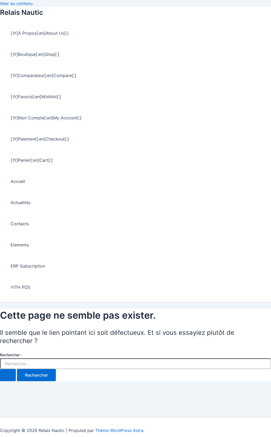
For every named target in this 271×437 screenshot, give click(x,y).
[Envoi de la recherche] (8, 375)
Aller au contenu (16, 3)
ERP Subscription (28, 266)
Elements (20, 244)
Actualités (20, 202)
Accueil (18, 181)
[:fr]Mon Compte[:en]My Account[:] (46, 117)
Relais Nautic (21, 12)
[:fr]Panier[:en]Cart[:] (32, 160)
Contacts (20, 223)
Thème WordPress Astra (119, 430)
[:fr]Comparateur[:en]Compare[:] (43, 75)
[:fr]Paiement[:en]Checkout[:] (40, 139)
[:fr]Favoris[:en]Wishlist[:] (36, 96)
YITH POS (20, 287)
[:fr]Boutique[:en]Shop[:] (35, 54)
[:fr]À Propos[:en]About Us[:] (40, 33)
